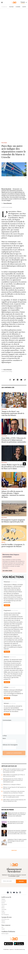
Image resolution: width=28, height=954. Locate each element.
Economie (18, 6)
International (4, 904)
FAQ (2, 927)
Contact (3, 929)
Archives (3, 922)
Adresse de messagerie (10, 744)
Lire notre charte (7, 570)
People (2, 911)
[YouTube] (14, 892)
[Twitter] (11, 892)
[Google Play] (19, 943)
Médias (3, 907)
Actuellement (4, 6)
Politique (11, 6)
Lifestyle (3, 912)
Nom (4, 738)
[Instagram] (20, 892)
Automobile (3, 909)
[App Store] (8, 943)
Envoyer (21, 881)
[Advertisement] (14, 72)
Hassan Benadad (7, 203)
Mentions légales (5, 933)
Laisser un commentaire (14, 753)
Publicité (3, 920)
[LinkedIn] (17, 892)
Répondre (7, 605)
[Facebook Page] (8, 892)
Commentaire (7, 720)
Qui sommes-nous (5, 919)
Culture (2, 906)
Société (24, 6)
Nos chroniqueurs (5, 914)
